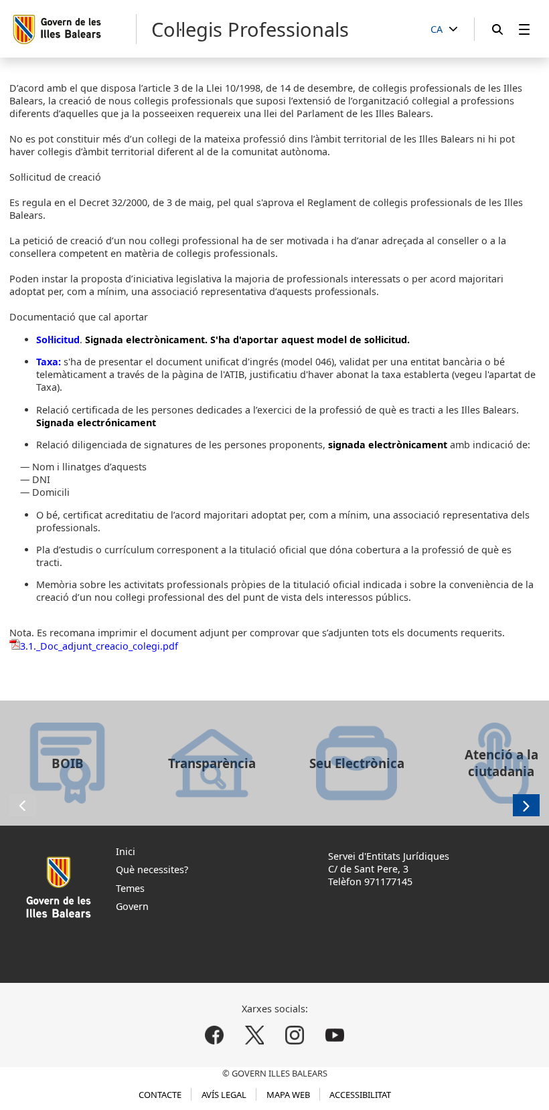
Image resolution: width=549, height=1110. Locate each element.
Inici (125, 851)
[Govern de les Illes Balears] (74, 29)
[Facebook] (214, 1034)
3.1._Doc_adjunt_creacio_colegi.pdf (99, 646)
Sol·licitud (58, 339)
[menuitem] (524, 29)
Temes (130, 888)
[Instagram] (294, 1034)
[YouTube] (334, 1034)
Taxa (47, 361)
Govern (132, 906)
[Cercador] (497, 29)
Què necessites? (152, 869)
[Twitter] (254, 1034)
